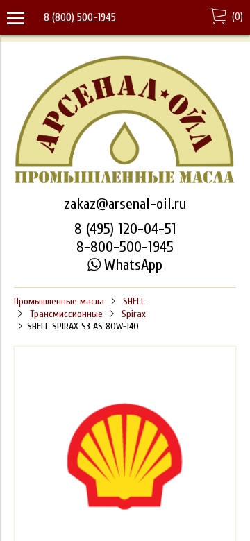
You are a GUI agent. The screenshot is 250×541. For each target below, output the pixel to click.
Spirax (134, 314)
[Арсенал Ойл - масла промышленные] (125, 181)
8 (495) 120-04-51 (125, 229)
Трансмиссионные (66, 314)
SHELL (134, 301)
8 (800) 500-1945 (80, 17)
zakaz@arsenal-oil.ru (125, 204)
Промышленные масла (59, 301)
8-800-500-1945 (125, 247)
